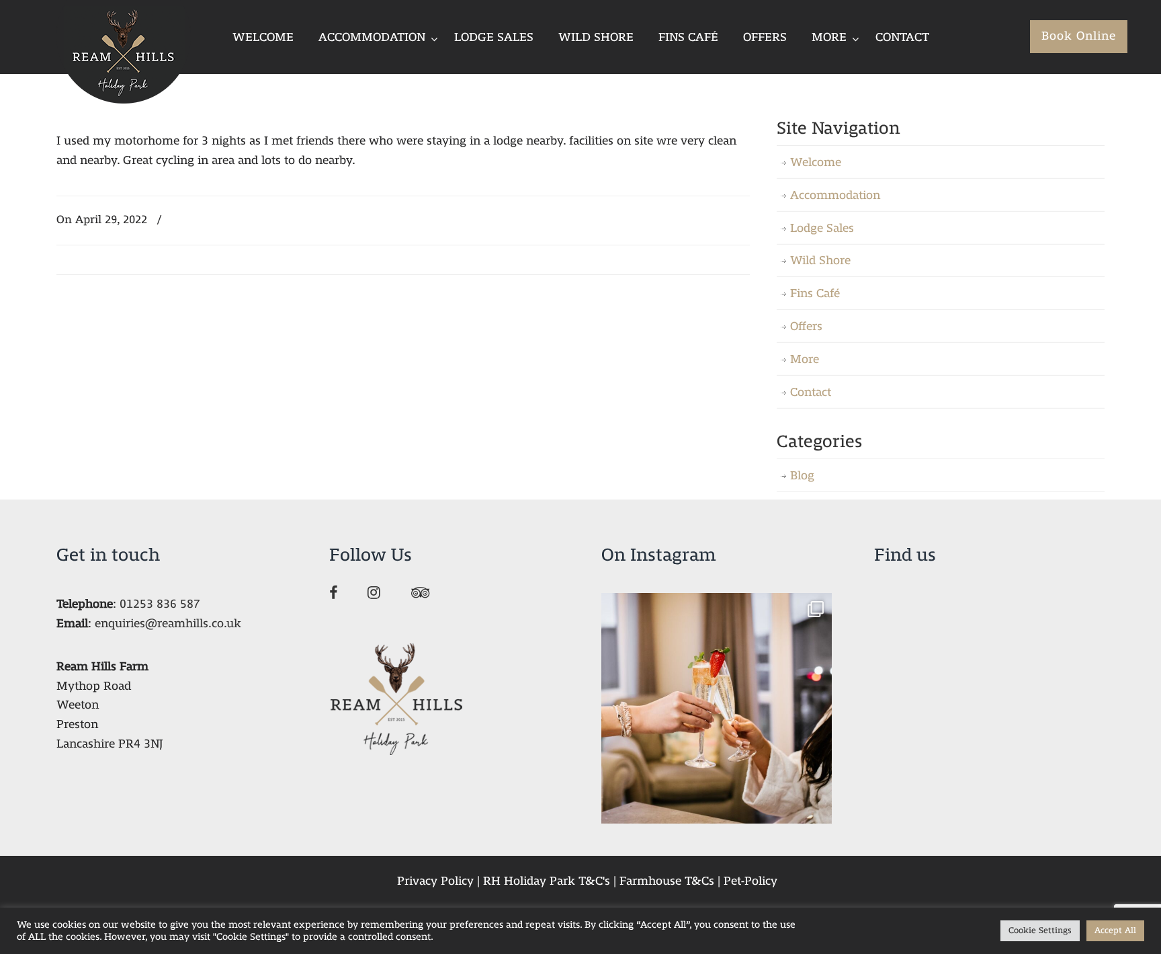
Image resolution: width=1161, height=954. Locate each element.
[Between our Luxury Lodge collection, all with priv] (716, 708)
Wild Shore (820, 260)
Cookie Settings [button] (1040, 930)
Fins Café (815, 293)
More (804, 359)
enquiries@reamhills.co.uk (168, 623)
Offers (806, 326)
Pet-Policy (750, 881)
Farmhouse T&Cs (666, 881)
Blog (802, 475)
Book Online (1078, 36)
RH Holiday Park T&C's (546, 881)
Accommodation (835, 195)
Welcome (815, 162)
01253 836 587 (160, 604)
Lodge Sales (822, 228)
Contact (810, 392)
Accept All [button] (1115, 930)
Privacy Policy (435, 881)
